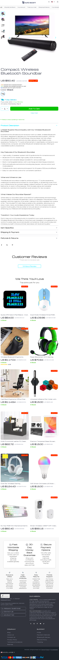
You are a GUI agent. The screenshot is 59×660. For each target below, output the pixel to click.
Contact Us (11, 637)
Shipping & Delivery (44, 7)
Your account (21, 7)
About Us (10, 635)
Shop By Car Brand (9, 7)
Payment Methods (43, 635)
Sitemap (10, 644)
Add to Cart (34, 109)
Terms (43, 649)
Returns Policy (42, 639)
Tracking (40, 642)
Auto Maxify (33, 599)
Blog (8, 632)
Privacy (47, 649)
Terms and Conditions (14, 642)
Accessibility (54, 649)
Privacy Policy (12, 639)
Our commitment (35, 611)
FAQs (39, 632)
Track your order (31, 7)
